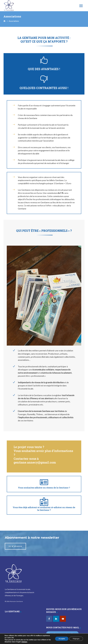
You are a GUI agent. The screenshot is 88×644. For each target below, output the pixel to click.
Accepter (62, 639)
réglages (24, 642)
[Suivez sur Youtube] (63, 619)
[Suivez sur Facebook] (49, 619)
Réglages (76, 639)
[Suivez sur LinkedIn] (56, 619)
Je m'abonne (15, 546)
